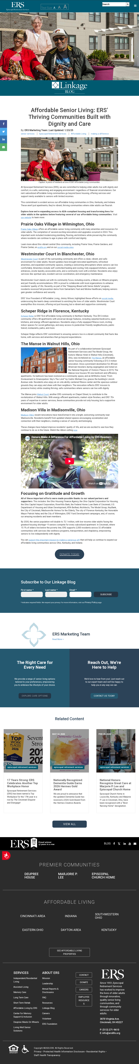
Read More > (58, 639)
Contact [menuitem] (84, 975)
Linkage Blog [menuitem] (48, 1008)
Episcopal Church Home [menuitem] (103, 875)
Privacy (38, 1051)
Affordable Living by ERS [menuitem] (25, 1008)
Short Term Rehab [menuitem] (21, 1003)
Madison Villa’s (27, 415)
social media (107, 298)
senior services (27, 134)
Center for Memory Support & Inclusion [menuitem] (22, 1015)
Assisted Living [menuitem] (20, 987)
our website (26, 217)
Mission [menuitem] (46, 978)
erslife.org (42, 247)
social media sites (65, 247)
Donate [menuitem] (84, 982)
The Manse (96, 358)
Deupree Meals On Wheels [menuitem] (26, 1022)
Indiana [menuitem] (71, 916)
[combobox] (114, 4)
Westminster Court (29, 259)
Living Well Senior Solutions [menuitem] (22, 1029)
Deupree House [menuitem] (31, 875)
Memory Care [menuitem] (19, 992)
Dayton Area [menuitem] (71, 930)
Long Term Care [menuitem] (20, 997)
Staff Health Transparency (47, 1055)
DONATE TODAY (69, 554)
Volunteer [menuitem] (46, 1018)
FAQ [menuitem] (44, 997)
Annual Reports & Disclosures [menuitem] (50, 991)
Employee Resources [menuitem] (83, 1000)
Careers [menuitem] (46, 1013)
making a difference (100, 134)
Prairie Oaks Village (29, 229)
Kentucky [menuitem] (109, 930)
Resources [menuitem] (47, 1003)
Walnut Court (43, 394)
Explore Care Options (35, 696)
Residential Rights (95, 1051)
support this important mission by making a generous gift (54, 540)
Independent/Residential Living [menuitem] (25, 980)
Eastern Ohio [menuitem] (32, 930)
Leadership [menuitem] (47, 983)
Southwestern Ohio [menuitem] (107, 916)
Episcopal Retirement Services (52, 134)
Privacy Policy (91, 602)
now (75, 430)
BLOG (107, 843)
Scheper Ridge (27, 316)
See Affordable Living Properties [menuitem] (69, 952)
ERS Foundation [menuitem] (49, 1024)
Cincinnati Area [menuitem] (32, 916)
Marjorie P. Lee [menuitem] (68, 875)
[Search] (127, 4)
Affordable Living (78, 134)
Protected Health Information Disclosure (64, 1051)
